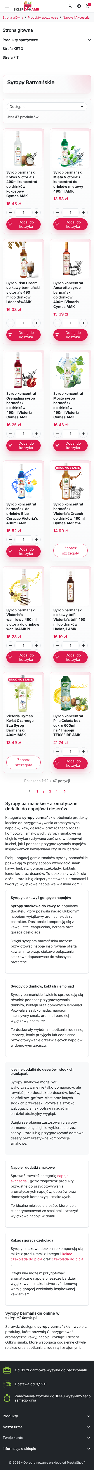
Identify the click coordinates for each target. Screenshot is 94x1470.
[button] (70, 6)
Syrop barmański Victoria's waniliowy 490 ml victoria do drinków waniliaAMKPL (22, 619)
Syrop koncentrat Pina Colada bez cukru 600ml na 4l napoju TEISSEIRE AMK (68, 725)
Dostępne (17, 106)
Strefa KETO (13, 48)
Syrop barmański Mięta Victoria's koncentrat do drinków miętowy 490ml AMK (68, 181)
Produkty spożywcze (20, 40)
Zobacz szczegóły (70, 550)
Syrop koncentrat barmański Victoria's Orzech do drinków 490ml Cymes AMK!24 (69, 513)
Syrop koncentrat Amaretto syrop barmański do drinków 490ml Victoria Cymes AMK (68, 295)
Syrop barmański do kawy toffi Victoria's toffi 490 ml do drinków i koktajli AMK (69, 619)
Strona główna (18, 30)
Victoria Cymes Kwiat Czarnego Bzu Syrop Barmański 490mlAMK (20, 725)
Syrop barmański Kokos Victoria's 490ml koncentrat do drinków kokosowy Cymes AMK (21, 184)
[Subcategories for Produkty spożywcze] (88, 39)
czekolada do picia (67, 1259)
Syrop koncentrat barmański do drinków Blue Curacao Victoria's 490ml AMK (22, 513)
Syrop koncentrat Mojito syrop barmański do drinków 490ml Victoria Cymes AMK (68, 405)
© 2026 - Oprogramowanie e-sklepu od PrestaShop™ (47, 1462)
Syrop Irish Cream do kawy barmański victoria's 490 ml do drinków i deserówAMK (23, 292)
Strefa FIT (11, 57)
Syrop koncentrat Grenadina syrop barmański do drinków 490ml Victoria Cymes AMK (21, 405)
